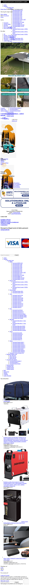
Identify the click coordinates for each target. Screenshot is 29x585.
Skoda (11, 341)
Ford (11, 308)
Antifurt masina (10, 369)
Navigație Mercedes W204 (18, 327)
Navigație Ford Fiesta (17, 310)
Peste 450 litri (13, 358)
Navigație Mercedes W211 (18, 328)
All (4, 34)
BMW (11, 261)
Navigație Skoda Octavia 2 (18, 346)
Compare (6, 374)
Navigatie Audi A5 (16, 302)
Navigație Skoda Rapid (17, 349)
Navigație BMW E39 (17, 10)
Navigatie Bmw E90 (17, 14)
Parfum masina (10, 112)
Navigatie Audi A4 (16, 296)
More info (3, 580)
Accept (7, 580)
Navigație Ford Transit (17, 318)
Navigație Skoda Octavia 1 (18, 345)
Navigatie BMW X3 (17, 23)
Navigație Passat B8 (17, 338)
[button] (14, 121)
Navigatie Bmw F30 (17, 18)
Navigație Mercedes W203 (18, 326)
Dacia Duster (13, 290)
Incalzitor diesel (10, 367)
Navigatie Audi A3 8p (17, 42)
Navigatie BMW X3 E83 (18, 25)
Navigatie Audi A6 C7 (17, 306)
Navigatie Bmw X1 (17, 21)
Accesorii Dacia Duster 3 (15, 108)
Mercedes (12, 319)
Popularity (6, 22)
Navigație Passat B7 (17, 337)
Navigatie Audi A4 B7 (17, 299)
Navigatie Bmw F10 (17, 17)
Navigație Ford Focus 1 (18, 311)
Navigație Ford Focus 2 (18, 312)
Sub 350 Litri (13, 355)
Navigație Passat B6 (17, 335)
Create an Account (5, 575)
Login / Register (7, 375)
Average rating (7, 24)
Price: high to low (8, 28)
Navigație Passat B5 (17, 332)
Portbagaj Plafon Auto (12, 354)
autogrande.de (5, 229)
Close (2, 567)
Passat (11, 331)
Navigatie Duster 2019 (17, 39)
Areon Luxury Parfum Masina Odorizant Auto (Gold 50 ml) (16, 522)
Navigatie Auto (10, 7)
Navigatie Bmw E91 (17, 15)
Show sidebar (4, 14)
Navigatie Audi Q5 (16, 307)
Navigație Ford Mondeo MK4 (19, 316)
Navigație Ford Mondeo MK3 (19, 315)
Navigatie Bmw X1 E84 (18, 22)
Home (2, 9)
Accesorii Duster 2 (14, 109)
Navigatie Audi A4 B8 (17, 300)
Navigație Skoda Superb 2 (18, 351)
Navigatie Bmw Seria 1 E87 (19, 19)
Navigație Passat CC (17, 339)
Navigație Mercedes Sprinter (19, 330)
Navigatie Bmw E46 (17, 11)
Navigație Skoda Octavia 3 (18, 347)
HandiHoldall (7, 401)
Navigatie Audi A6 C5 (17, 303)
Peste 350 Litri (13, 357)
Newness (6, 25)
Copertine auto (4, 118)
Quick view (3, 109)
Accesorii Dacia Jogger (15, 110)
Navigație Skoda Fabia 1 (18, 342)
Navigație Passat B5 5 (17, 334)
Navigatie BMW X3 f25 (18, 26)
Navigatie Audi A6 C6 (17, 304)
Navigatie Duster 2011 (17, 38)
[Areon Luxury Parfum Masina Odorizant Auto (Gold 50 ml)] (12, 521)
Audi (11, 41)
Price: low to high (8, 26)
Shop (5, 9)
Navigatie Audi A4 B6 (17, 298)
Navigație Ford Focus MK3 (19, 314)
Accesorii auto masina (12, 359)
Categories (3, 179)
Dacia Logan (13, 27)
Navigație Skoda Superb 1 (18, 350)
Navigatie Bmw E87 (17, 12)
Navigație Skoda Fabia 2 (18, 343)
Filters (2, 17)
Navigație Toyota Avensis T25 (17, 353)
